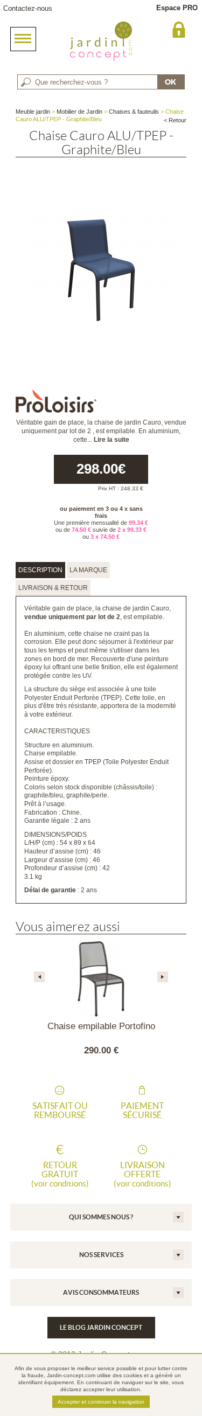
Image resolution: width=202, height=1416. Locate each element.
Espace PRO (177, 8)
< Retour (175, 120)
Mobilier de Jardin (79, 111)
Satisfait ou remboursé (60, 1110)
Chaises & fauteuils (134, 111)
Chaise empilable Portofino (101, 1026)
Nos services (101, 1254)
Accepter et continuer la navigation (101, 1402)
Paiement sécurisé (142, 1110)
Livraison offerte (142, 1174)
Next (162, 976)
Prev (39, 976)
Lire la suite (111, 439)
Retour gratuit (60, 1174)
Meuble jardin (33, 111)
